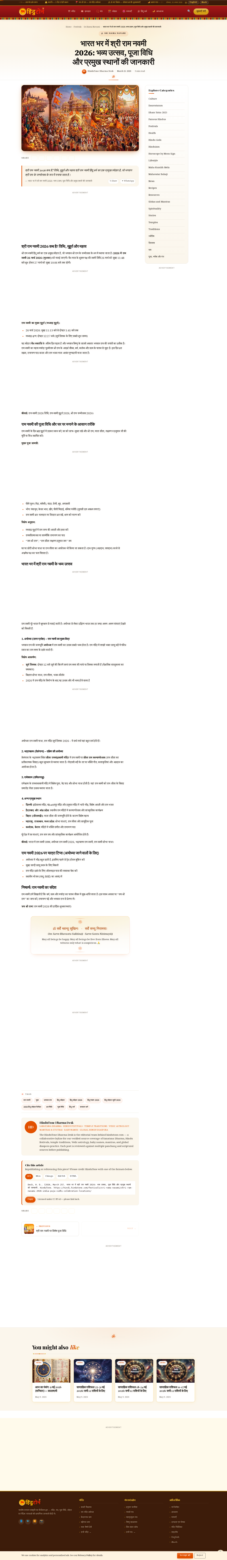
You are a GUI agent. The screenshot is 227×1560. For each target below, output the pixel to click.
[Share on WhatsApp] (49, 158)
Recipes (153, 188)
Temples (153, 223)
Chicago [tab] (49, 1176)
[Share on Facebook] (42, 158)
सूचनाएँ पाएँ (201, 11)
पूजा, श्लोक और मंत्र (156, 257)
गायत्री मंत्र (130, 1512)
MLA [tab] (38, 1176)
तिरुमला (152, 243)
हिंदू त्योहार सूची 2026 (112, 1100)
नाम (150, 250)
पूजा (37, 1100)
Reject (200, 1555)
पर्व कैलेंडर (175, 1507)
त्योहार (112, 11)
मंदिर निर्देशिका (176, 1527)
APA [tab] (29, 1176)
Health (152, 133)
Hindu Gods (155, 140)
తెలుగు (204, 2)
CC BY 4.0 (57, 1199)
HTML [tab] (73, 1176)
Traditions (154, 229)
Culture (153, 99)
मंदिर (71, 11)
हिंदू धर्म (142, 11)
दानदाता (86, 11)
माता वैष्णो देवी (86, 1527)
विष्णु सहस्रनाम (131, 1522)
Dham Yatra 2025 (158, 113)
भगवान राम (48, 1100)
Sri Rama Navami (92, 27)
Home (68, 27)
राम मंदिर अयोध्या (87, 1512)
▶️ (34, 1521)
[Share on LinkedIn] (57, 158)
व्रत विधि (49, 1107)
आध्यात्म (157, 11)
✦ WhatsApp (128, 181)
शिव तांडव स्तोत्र (132, 1527)
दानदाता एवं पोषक (178, 1522)
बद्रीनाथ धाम (85, 1522)
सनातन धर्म (84, 1107)
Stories (152, 216)
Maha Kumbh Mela (159, 168)
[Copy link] (72, 158)
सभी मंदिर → (86, 1532)
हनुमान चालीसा (131, 1507)
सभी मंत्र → (130, 1532)
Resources (154, 195)
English (193, 2)
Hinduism (154, 147)
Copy (30, 1199)
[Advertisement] (80, 216)
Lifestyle (153, 161)
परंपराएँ (127, 11)
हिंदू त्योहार (61, 1100)
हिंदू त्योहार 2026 (76, 1100)
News (151, 181)
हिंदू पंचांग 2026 (93, 1100)
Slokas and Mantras (159, 202)
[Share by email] (64, 158)
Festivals (78, 27)
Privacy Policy (85, 1555)
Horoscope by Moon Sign (162, 154)
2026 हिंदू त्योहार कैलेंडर (32, 1107)
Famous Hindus (157, 119)
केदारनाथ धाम (86, 1517)
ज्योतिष (151, 236)
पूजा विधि (60, 1107)
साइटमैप (174, 1532)
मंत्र (99, 11)
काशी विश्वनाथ (86, 1507)
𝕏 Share (113, 181)
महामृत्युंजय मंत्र (131, 1517)
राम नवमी (27, 1100)
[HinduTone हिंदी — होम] (31, 11)
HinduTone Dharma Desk (101, 71)
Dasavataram (156, 106)
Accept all (185, 1555)
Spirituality (155, 209)
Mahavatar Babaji (158, 174)
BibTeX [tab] (61, 1176)
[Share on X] (34, 158)
